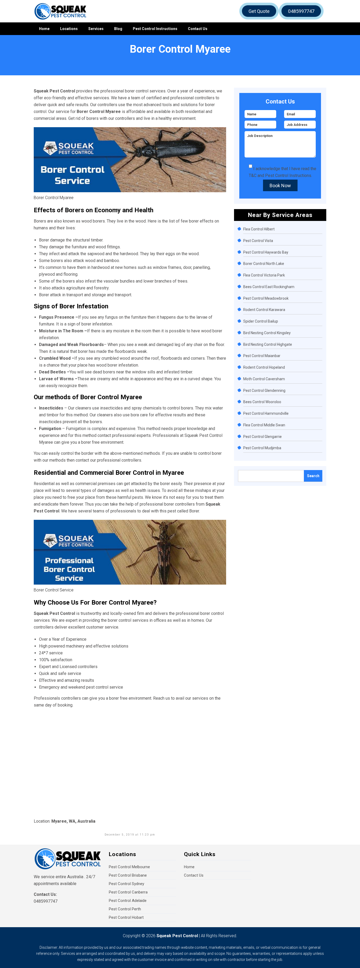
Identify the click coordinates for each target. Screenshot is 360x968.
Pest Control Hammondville (266, 413)
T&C (252, 175)
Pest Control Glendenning (264, 390)
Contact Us (197, 29)
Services (96, 29)
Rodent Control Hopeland (264, 367)
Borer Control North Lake (263, 263)
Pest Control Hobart (126, 917)
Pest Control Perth (125, 909)
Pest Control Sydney (126, 883)
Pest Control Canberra (128, 892)
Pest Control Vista (258, 241)
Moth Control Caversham (264, 379)
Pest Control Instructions (155, 29)
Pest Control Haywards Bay (265, 252)
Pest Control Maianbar (261, 356)
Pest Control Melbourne (129, 867)
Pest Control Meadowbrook (266, 298)
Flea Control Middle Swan (264, 425)
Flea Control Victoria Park (264, 275)
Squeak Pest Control (177, 935)
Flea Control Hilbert (259, 229)
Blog (118, 29)
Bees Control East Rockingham (268, 287)
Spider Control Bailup (260, 321)
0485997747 (301, 11)
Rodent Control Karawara (264, 310)
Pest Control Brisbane (128, 875)
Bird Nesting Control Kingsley (267, 333)
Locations (69, 29)
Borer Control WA (39, 58)
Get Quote (259, 11)
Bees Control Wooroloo (262, 402)
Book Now (280, 185)
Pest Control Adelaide (128, 900)
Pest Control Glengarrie (262, 436)
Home (44, 29)
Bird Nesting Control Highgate (267, 344)
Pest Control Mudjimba (262, 448)
